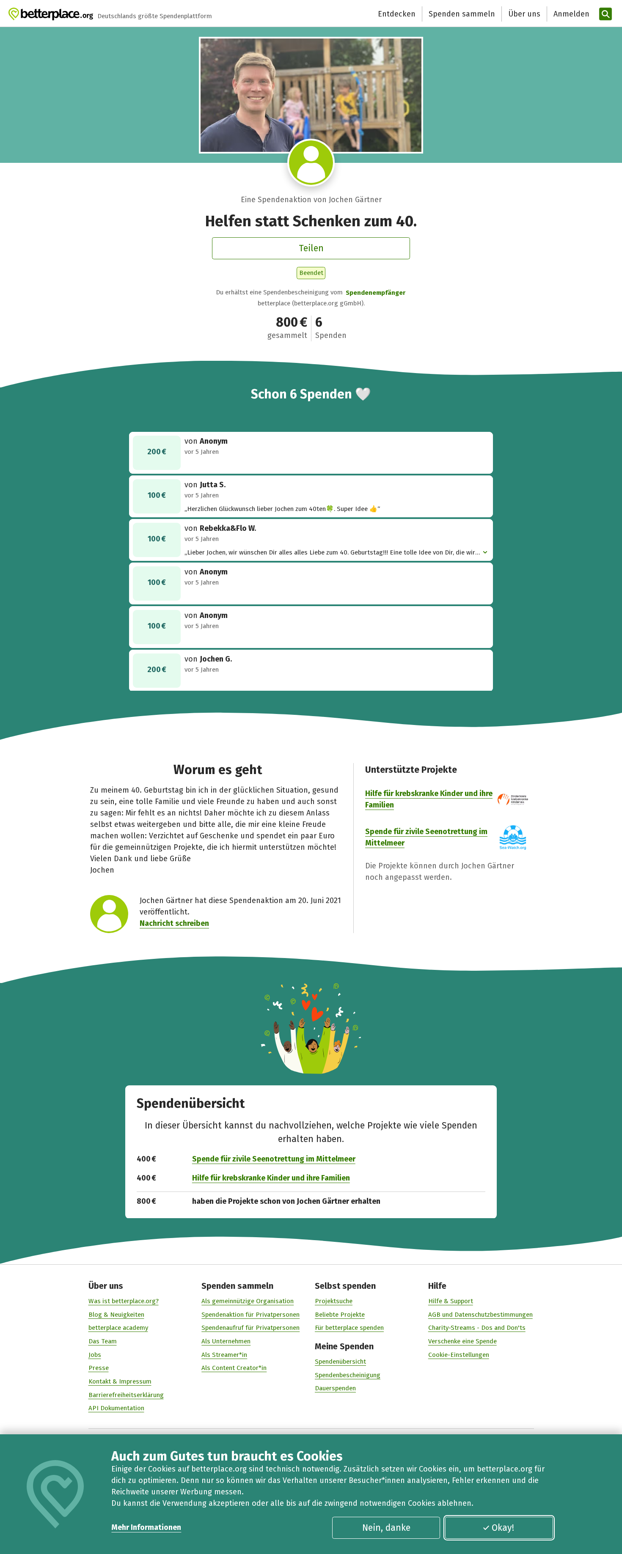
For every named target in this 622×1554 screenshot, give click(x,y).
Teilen (311, 248)
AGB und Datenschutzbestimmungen (480, 1314)
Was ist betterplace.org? (123, 1301)
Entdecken (397, 14)
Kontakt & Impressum (119, 1381)
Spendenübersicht (340, 1361)
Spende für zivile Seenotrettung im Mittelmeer (273, 1159)
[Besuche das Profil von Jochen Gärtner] (311, 163)
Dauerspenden (335, 1388)
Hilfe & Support (450, 1301)
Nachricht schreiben (174, 923)
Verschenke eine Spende (462, 1341)
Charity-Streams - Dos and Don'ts (477, 1328)
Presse (98, 1368)
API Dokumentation (116, 1408)
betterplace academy (118, 1328)
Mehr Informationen (146, 1527)
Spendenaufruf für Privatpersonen (250, 1328)
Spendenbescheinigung (347, 1375)
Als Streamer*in (224, 1355)
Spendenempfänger (375, 293)
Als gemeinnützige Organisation (247, 1301)
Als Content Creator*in (234, 1368)
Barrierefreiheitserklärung (126, 1395)
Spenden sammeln (462, 14)
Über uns (524, 14)
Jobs (94, 1355)
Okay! (503, 1527)
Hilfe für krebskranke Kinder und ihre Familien (271, 1178)
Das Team (102, 1341)
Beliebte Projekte (340, 1314)
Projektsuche (333, 1301)
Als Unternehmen (225, 1341)
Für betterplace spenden (349, 1328)
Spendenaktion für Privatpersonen (250, 1314)
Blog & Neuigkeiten (116, 1314)
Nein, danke (386, 1527)
